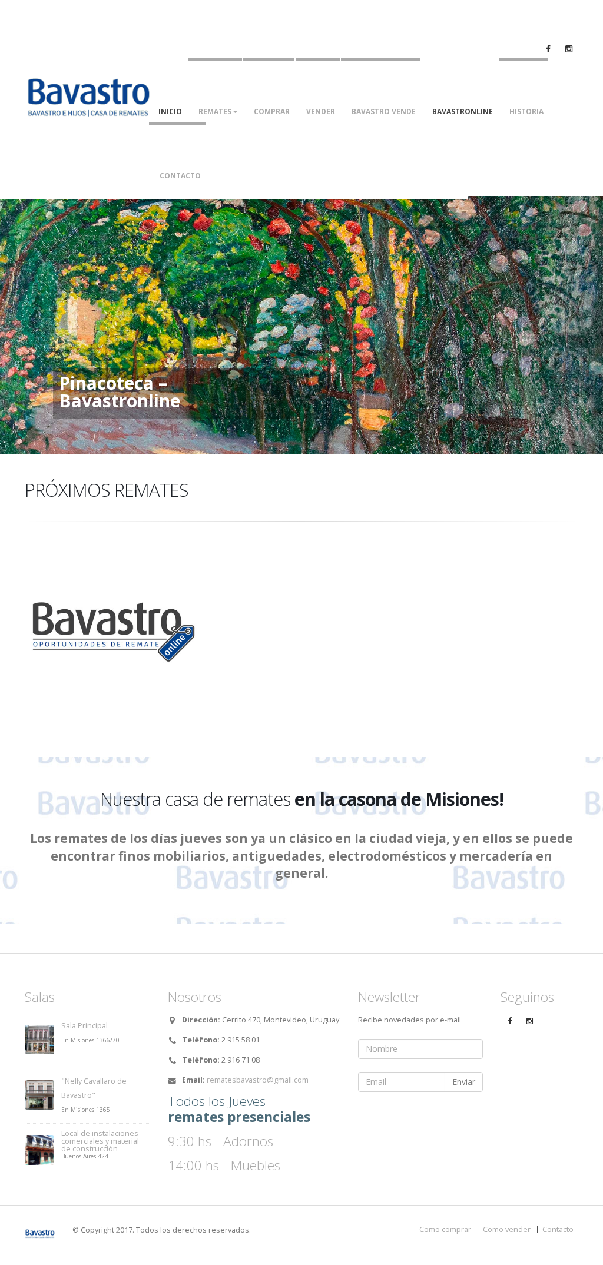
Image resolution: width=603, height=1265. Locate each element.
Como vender (507, 1229)
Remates (215, 112)
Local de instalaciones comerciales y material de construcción (100, 1141)
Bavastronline (462, 112)
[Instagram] (529, 1021)
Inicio (170, 112)
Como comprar (445, 1229)
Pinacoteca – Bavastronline (119, 392)
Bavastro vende (384, 112)
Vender (320, 112)
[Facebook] (548, 49)
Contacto (180, 176)
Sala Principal (84, 1026)
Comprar (272, 112)
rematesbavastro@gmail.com (258, 1080)
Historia (526, 112)
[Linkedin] (569, 49)
